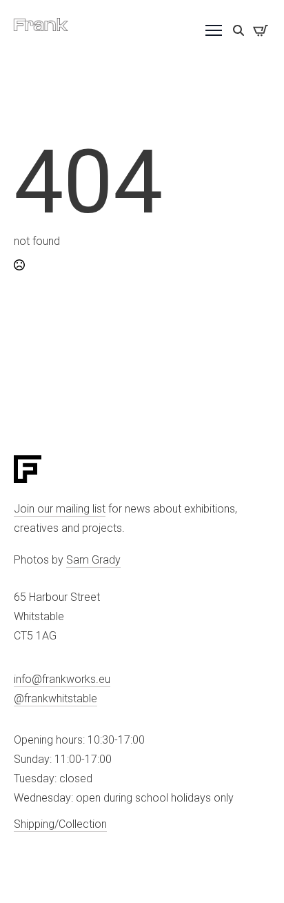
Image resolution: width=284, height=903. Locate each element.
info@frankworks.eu (62, 679)
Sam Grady (93, 559)
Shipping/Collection (60, 824)
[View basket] (260, 30)
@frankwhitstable (55, 698)
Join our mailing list (59, 508)
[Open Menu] (213, 30)
